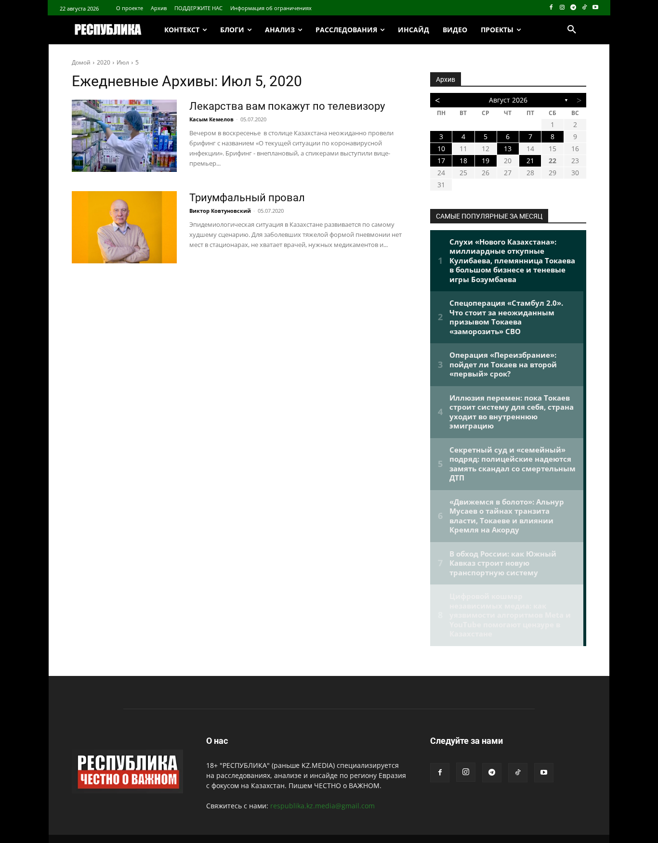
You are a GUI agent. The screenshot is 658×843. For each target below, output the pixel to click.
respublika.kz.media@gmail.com (322, 805)
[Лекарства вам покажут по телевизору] (124, 136)
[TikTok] (584, 7)
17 (441, 160)
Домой (81, 62)
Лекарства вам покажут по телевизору (287, 106)
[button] (571, 29)
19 (485, 160)
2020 (103, 62)
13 (508, 148)
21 (530, 160)
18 (463, 160)
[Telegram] (573, 7)
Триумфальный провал (247, 198)
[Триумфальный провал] (124, 227)
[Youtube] (595, 7)
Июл (123, 62)
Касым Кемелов (211, 119)
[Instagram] (562, 7)
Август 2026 (508, 99)
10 (441, 148)
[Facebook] (551, 7)
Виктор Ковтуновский (220, 210)
